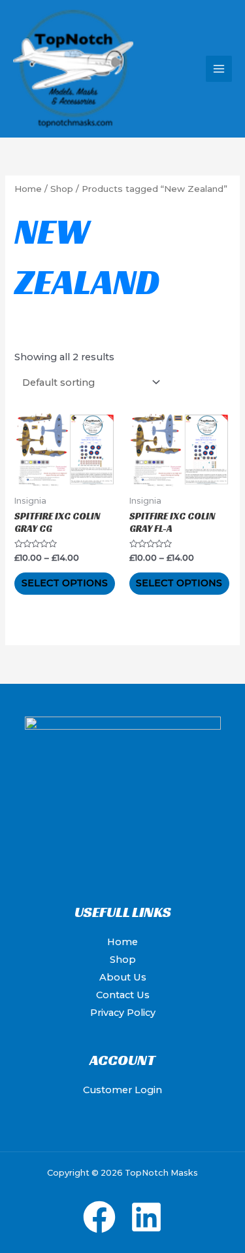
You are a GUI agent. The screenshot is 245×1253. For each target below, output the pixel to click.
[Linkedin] (146, 1217)
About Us (122, 977)
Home (28, 188)
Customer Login (122, 1090)
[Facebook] (99, 1217)
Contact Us (123, 995)
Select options (65, 583)
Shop (61, 188)
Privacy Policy (122, 1013)
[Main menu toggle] (219, 69)
